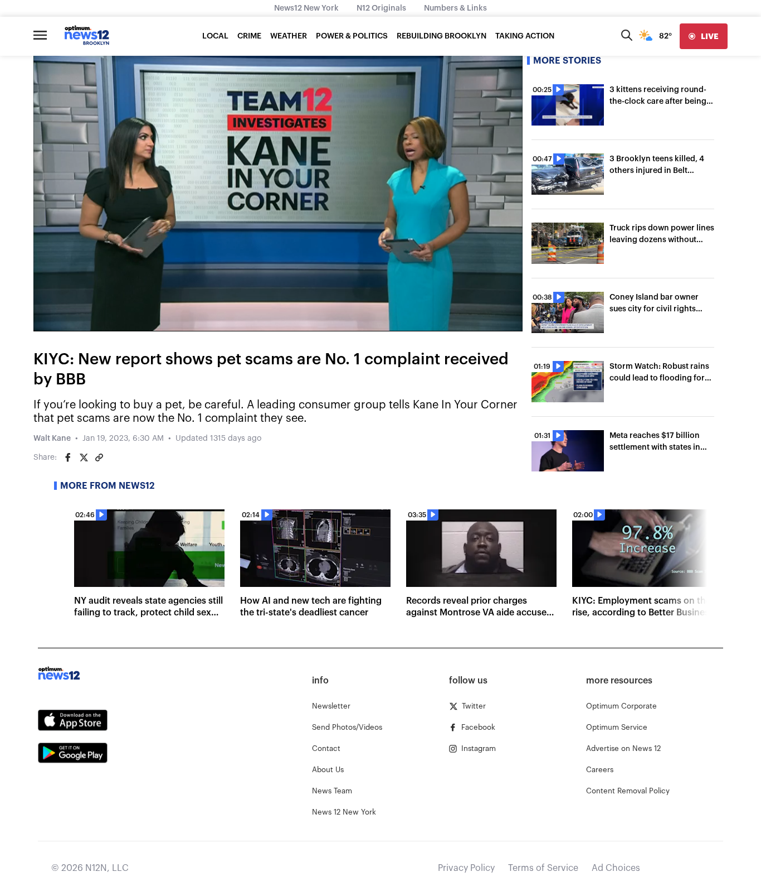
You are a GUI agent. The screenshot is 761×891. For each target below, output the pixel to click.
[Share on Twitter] (83, 457)
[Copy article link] (99, 457)
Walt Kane (52, 438)
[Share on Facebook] (68, 457)
